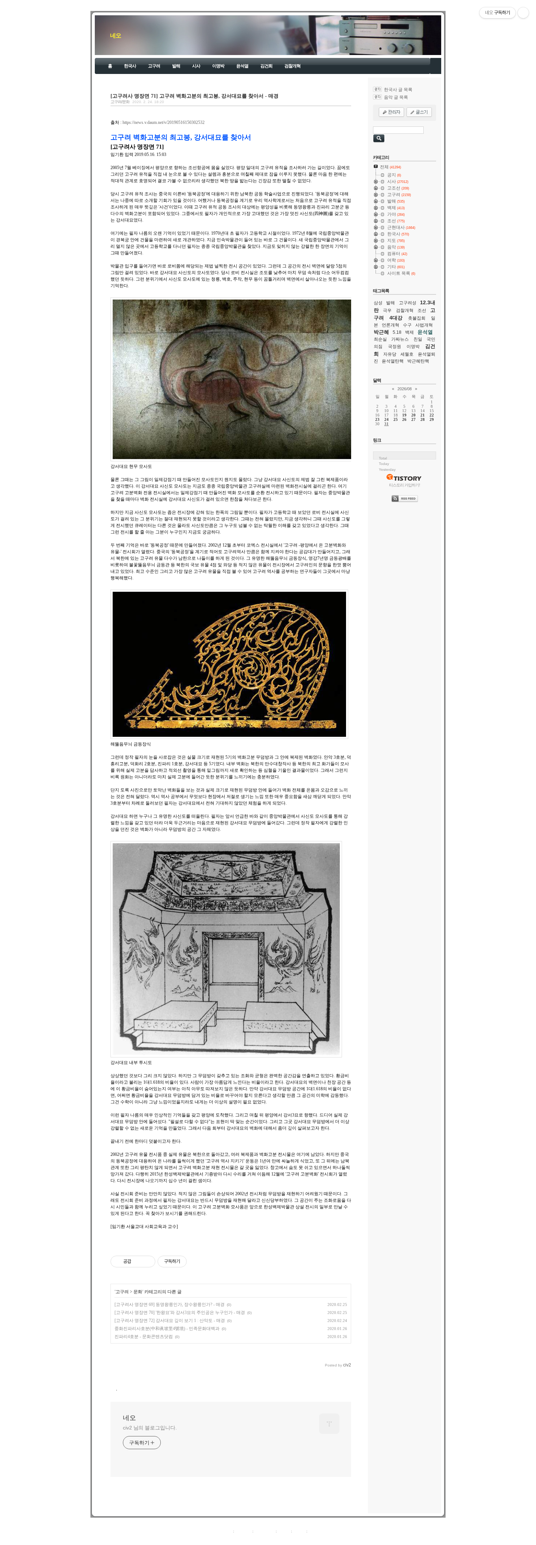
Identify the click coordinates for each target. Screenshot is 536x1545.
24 (386, 419)
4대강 (396, 318)
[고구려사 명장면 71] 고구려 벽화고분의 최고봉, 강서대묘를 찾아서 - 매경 (194, 96)
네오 (115, 35)
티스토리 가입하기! (404, 485)
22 (432, 415)
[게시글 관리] (147, 1261)
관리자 (299, 1531)
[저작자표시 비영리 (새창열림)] (193, 1261)
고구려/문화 (119, 101)
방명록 (284, 1531)
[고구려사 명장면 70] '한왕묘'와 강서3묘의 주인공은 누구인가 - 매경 (179, 1312)
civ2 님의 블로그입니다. (150, 1428)
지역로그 (224, 1531)
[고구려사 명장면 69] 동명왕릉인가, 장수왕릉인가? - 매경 (169, 1304)
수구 (407, 325)
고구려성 (407, 302)
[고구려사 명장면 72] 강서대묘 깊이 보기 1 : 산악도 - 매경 (169, 1320)
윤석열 (242, 66)
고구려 (154, 66)
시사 (196, 66)
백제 (409, 332)
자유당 (389, 354)
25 (395, 419)
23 (377, 419)
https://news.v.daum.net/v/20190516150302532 (164, 122)
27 (413, 419)
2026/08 (404, 389)
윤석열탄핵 (393, 361)
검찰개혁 (292, 66)
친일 (417, 339)
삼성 (378, 302)
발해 (176, 66)
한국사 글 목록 (398, 89)
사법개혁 (424, 325)
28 (422, 419)
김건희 (266, 66)
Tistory (308, 1539)
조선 (421, 310)
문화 (137, 1291)
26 (404, 419)
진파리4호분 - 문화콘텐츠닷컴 (143, 1336)
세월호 (406, 354)
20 (413, 415)
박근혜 (381, 332)
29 (432, 419)
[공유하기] (138, 1261)
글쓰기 (314, 1531)
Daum (272, 1539)
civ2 (225, 1539)
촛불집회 (417, 318)
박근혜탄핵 (418, 361)
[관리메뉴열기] (523, 12)
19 (404, 415)
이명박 (218, 66)
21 (422, 415)
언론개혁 (390, 325)
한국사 (130, 66)
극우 (387, 310)
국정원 (394, 346)
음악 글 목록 (396, 97)
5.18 (397, 332)
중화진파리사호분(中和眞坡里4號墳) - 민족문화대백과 (167, 1328)
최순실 (380, 339)
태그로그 (243, 1531)
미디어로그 (265, 1531)
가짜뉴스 (400, 339)
